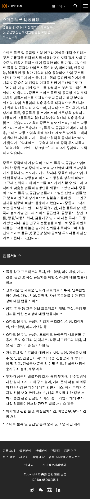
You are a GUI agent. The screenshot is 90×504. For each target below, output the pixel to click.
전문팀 (55, 450)
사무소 (23, 456)
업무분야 (25, 450)
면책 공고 (30, 464)
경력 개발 (38, 456)
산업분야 (41, 450)
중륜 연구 (70, 450)
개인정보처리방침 (54, 464)
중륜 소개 (9, 450)
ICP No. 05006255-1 (45, 479)
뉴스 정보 (9, 456)
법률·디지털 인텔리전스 (64, 456)
